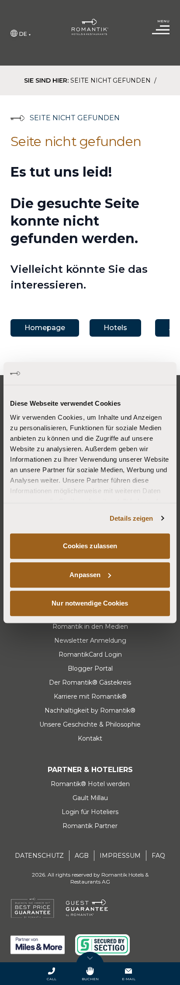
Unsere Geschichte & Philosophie (90, 724)
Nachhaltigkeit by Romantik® (90, 710)
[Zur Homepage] (90, 26)
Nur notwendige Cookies (90, 603)
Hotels (115, 328)
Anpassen (84, 574)
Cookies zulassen (90, 546)
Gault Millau (90, 798)
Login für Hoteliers (90, 812)
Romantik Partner (90, 826)
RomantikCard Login (90, 654)
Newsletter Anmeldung (90, 640)
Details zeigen (131, 518)
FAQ (158, 856)
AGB (82, 856)
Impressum (120, 856)
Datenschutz (39, 856)
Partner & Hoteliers (90, 770)
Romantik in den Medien (90, 626)
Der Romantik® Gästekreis (90, 682)
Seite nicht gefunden (111, 80)
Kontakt (90, 738)
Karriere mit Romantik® (90, 696)
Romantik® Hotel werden (90, 784)
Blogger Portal (90, 668)
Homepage (44, 328)
